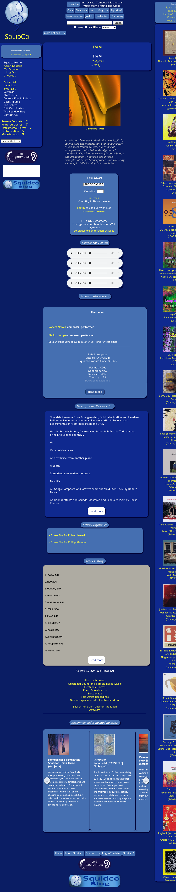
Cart (70, 10)
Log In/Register (99, 10)
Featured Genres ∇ (15, 124)
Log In (81, 207)
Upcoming (117, 16)
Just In (89, 16)
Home (58, 853)
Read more (95, 391)
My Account (11, 69)
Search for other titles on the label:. (95, 708)
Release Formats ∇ (15, 121)
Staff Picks (10, 95)
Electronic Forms (94, 687)
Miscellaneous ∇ (13, 134)
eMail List (9, 88)
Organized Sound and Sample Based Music (95, 683)
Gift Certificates (13, 108)
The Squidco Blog (14, 111)
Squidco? (116, 10)
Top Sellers (10, 105)
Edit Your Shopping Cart (21, 55)
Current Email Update (17, 98)
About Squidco (13, 65)
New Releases (74, 16)
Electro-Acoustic (94, 680)
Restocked (102, 16)
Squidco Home (12, 62)
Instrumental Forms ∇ (17, 127)
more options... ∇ (54, 33)
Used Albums (11, 101)
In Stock (94, 198)
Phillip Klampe (57, 335)
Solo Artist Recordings (95, 696)
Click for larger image (95, 129)
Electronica (95, 693)
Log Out (11, 72)
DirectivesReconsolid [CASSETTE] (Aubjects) (108, 763)
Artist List (10, 82)
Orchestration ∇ (13, 131)
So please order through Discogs (94, 230)
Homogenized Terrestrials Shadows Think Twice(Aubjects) (64, 763)
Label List (10, 85)
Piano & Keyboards (95, 690)
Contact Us (10, 114)
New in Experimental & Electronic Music (95, 700)
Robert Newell (57, 327)
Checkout (9, 75)
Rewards (8, 92)
